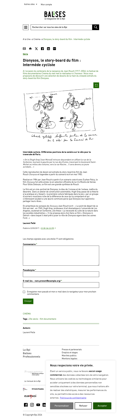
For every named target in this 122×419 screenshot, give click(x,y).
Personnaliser (62, 406)
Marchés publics (69, 356)
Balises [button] (27, 353)
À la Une (26, 39)
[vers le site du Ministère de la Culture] (25, 391)
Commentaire (30, 244)
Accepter (102, 406)
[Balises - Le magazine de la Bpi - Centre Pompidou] (61, 15)
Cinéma (37, 39)
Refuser (83, 406)
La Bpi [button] (26, 349)
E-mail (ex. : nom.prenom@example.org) (42, 281)
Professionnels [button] (31, 356)
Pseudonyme (29, 270)
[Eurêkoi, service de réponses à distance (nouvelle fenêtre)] (30, 399)
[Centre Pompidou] (38, 389)
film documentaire (48, 319)
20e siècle (33, 319)
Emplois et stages (70, 353)
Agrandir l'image (96, 85)
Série (25, 54)
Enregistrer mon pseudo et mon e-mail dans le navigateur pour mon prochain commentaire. (61, 293)
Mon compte (46, 5)
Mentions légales (69, 359)
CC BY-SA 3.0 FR (47, 228)
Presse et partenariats (72, 350)
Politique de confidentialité (73, 398)
